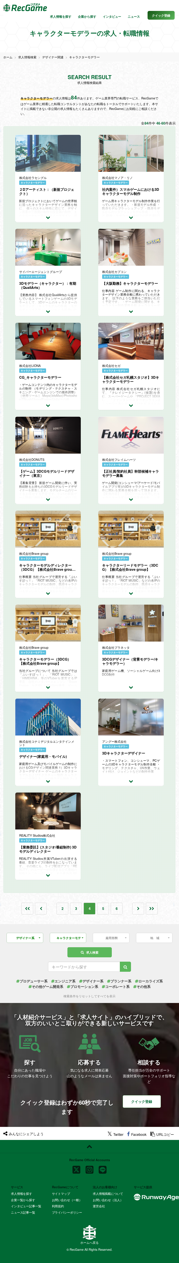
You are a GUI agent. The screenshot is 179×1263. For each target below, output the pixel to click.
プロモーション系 (84, 986)
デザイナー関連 (53, 57)
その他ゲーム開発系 (47, 986)
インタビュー (112, 16)
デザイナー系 (93, 981)
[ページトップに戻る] (89, 1146)
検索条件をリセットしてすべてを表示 (89, 996)
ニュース (134, 16)
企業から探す (87, 16)
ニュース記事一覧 (23, 1212)
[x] (76, 1168)
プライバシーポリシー (67, 1212)
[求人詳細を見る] (48, 217)
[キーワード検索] (125, 967)
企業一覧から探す (23, 1200)
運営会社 (99, 1206)
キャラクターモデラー (84, 57)
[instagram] (89, 1168)
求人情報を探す (60, 16)
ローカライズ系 (150, 981)
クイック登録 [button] (141, 1101)
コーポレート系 (117, 986)
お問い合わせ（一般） (67, 1200)
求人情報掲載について (108, 1193)
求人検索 (92, 952)
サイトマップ (61, 1193)
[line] (103, 1168)
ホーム (7, 57)
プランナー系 (120, 981)
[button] (161, 15)
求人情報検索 (27, 57)
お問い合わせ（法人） (108, 1200)
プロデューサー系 (34, 981)
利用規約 (58, 1206)
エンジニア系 (65, 981)
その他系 (144, 986)
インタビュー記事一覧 (26, 1206)
